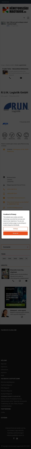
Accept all (15, 233)
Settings (15, 228)
